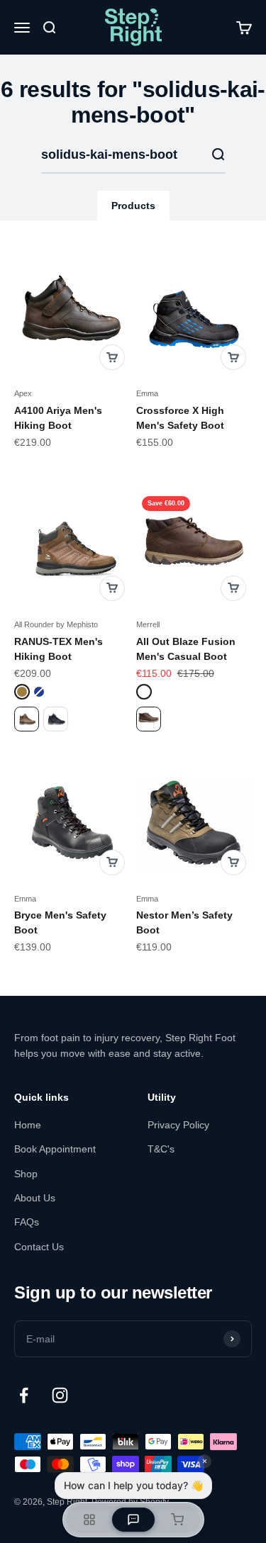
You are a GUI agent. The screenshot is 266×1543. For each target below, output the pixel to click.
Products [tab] (133, 205)
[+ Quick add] (112, 357)
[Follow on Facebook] (23, 1395)
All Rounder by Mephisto (56, 624)
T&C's (161, 1149)
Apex (23, 393)
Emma (147, 393)
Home (27, 1124)
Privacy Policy (178, 1124)
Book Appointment (55, 1149)
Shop (26, 1173)
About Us (34, 1197)
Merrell (148, 624)
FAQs (26, 1222)
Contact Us (39, 1246)
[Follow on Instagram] (60, 1395)
